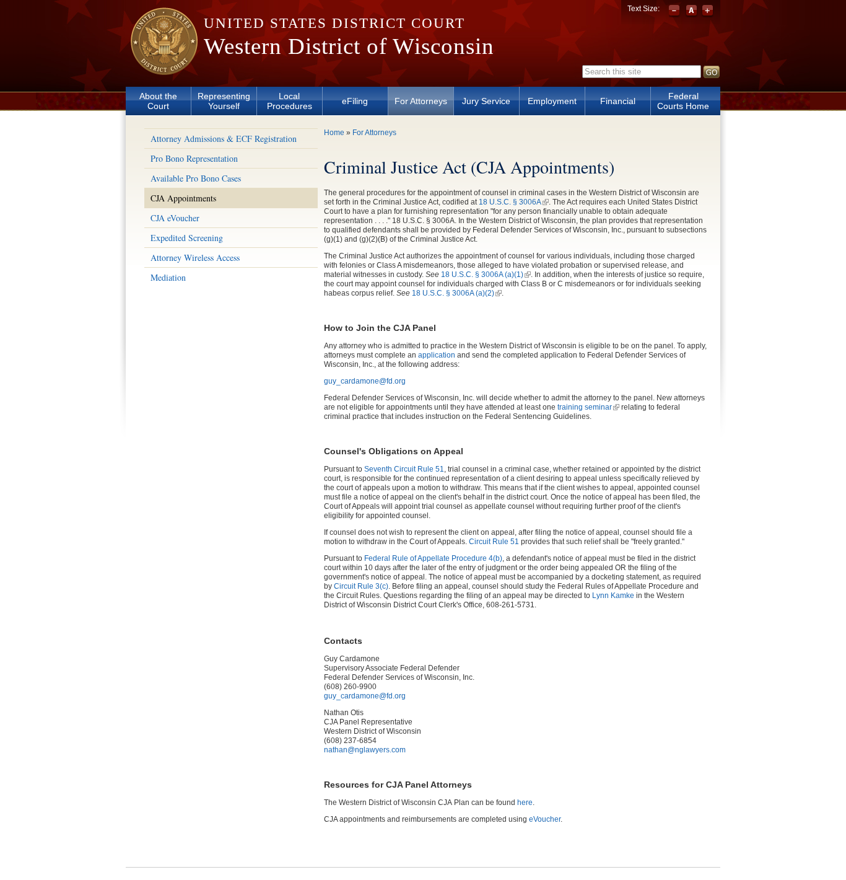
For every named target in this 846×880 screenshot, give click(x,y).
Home (334, 132)
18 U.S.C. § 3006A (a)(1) (486, 274)
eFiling (355, 101)
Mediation (168, 277)
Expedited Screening (186, 238)
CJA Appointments (183, 198)
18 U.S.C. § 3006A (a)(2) (457, 293)
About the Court (158, 101)
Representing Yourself (224, 101)
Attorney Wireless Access (195, 257)
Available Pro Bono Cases (195, 178)
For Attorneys (421, 101)
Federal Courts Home (683, 101)
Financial (617, 101)
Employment (552, 101)
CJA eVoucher (174, 218)
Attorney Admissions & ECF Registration (223, 138)
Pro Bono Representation (194, 158)
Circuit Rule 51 (494, 541)
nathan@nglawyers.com (365, 750)
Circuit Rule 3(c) (361, 586)
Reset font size (691, 11)
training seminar (588, 407)
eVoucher (544, 819)
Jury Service (486, 101)
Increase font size (707, 11)
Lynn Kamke (613, 595)
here (525, 802)
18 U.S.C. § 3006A (514, 202)
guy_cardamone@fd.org (365, 381)
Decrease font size (675, 11)
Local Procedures (289, 101)
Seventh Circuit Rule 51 (404, 469)
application (436, 355)
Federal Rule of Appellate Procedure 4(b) (433, 558)
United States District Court (334, 23)
